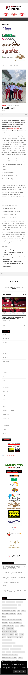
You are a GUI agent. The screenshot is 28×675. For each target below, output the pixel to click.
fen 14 (23, 610)
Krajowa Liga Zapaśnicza (9, 631)
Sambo (4, 399)
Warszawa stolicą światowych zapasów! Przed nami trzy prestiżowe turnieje (12, 317)
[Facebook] (15, 1)
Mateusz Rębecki (17, 646)
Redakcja (18, 105)
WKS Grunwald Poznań (13, 128)
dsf (19, 604)
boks (3, 604)
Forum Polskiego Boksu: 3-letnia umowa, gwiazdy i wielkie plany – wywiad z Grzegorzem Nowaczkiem (14, 567)
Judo (4, 368)
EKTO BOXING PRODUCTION (9, 610)
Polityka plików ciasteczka (13, 668)
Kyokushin (5, 391)
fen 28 (4, 616)
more (26, 115)
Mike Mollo (5, 649)
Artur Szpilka (10, 602)
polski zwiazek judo (18, 651)
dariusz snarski (11, 604)
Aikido (4, 334)
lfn (21, 637)
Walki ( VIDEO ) (6, 421)
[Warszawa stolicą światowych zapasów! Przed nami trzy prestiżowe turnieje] (14, 306)
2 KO (3, 602)
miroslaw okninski (16, 649)
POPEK (20, 657)
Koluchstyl (6, 387)
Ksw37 (4, 637)
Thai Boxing (6, 418)
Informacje (6, 361)
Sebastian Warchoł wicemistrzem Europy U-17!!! (14, 280)
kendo (22, 625)
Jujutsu (5, 372)
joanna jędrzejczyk (7, 625)
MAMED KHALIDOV (6, 640)
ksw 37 (21, 634)
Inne (4, 365)
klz (3, 628)
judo (17, 625)
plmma (8, 651)
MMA (4, 395)
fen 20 (19, 613)
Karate (4, 380)
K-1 (3, 376)
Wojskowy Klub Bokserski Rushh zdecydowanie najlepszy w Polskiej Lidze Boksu (14, 584)
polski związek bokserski (9, 657)
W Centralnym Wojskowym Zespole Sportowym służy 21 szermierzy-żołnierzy (14, 573)
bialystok (19, 602)
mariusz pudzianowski (8, 643)
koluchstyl (9, 628)
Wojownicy (6, 425)
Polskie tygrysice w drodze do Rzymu (14, 287)
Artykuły (5, 342)
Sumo (4, 406)
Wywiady (5, 429)
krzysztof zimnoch (7, 634)
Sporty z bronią (7, 403)
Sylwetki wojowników (9, 410)
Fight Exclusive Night (15, 622)
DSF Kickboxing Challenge (9, 607)
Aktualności (6, 338)
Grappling (5, 357)
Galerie (5, 353)
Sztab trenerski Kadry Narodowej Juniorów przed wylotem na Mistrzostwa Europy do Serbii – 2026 (14, 590)
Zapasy (4, 105)
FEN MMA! (4, 622)
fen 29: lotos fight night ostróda (11, 619)
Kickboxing (6, 384)
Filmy (4, 349)
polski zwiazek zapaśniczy (9, 654)
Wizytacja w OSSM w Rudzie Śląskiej (12, 261)
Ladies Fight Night (13, 637)
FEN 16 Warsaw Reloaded (8, 613)
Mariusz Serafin (6, 646)
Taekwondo (6, 414)
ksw (16, 634)
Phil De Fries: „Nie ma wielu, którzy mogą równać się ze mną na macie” (14, 578)
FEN (19, 610)
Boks (4, 346)
